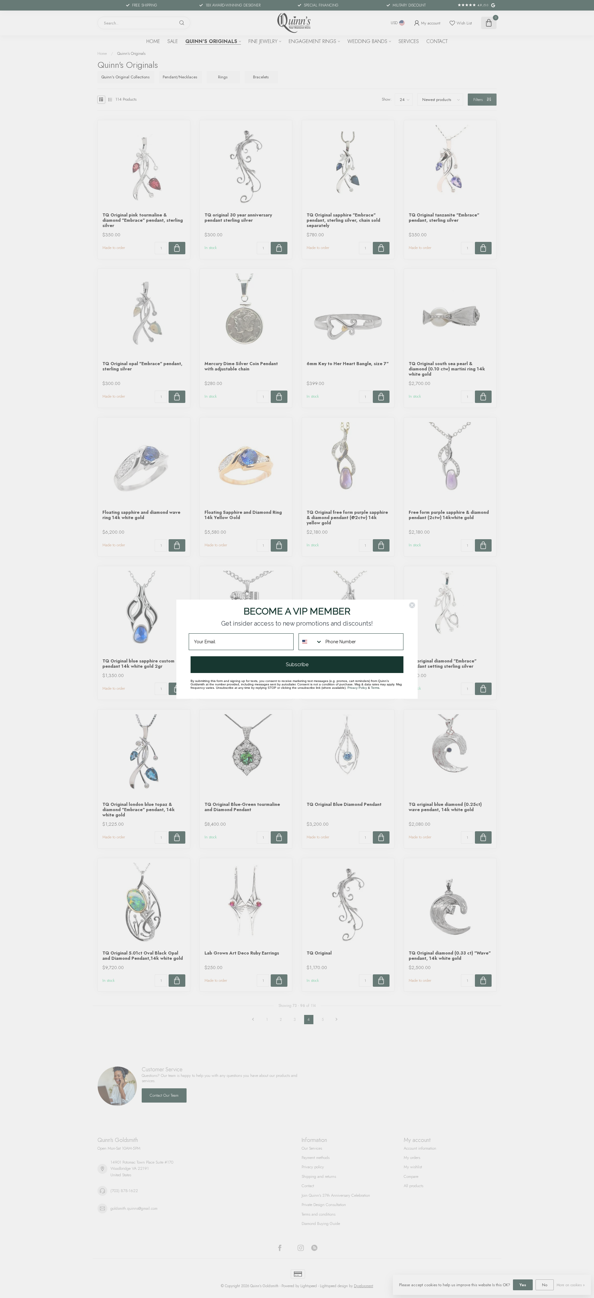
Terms (375, 687)
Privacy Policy (357, 687)
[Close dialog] (412, 605)
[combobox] (310, 642)
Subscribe (297, 664)
